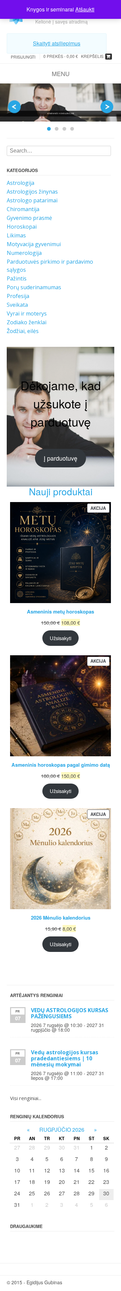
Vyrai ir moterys (27, 313)
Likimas (16, 235)
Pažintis (17, 278)
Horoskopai (22, 226)
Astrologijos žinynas (32, 191)
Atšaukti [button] (84, 9)
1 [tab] (49, 129)
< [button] (14, 106)
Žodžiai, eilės (23, 331)
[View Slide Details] (60, 103)
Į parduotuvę (60, 458)
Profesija (18, 296)
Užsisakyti (60, 637)
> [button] (107, 106)
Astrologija (20, 183)
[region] (60, 109)
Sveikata (17, 304)
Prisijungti (23, 56)
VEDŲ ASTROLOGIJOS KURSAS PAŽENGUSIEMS (69, 1013)
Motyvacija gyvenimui (34, 244)
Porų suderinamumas (34, 287)
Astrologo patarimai (32, 200)
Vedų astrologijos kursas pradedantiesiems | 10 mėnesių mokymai (64, 1058)
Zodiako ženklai (26, 322)
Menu (61, 73)
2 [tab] (56, 129)
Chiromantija (23, 209)
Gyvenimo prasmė (29, 218)
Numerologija (24, 253)
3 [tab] (64, 129)
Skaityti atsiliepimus (56, 43)
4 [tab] (72, 129)
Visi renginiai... (25, 1098)
